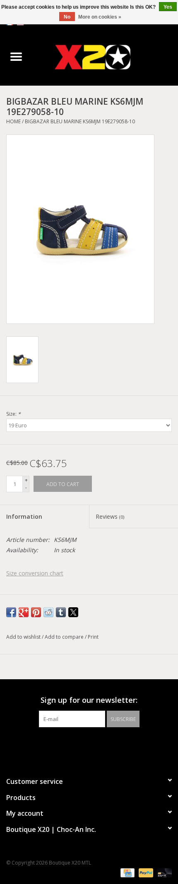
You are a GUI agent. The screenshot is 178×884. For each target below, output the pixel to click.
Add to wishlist (24, 636)
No (67, 17)
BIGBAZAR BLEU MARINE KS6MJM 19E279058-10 (80, 121)
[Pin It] (36, 612)
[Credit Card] (127, 872)
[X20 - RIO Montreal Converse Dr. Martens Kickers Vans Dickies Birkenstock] (105, 57)
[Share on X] (73, 612)
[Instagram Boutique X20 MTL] (96, 744)
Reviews (110, 516)
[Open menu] (16, 56)
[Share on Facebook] (11, 612)
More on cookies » (99, 17)
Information (24, 516)
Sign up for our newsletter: (89, 700)
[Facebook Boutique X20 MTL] (81, 744)
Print (93, 636)
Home (13, 121)
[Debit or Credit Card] (163, 872)
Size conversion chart (34, 573)
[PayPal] (145, 872)
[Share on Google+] (24, 612)
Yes (168, 7)
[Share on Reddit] (48, 612)
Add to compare (65, 636)
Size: (13, 413)
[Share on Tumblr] (61, 612)
